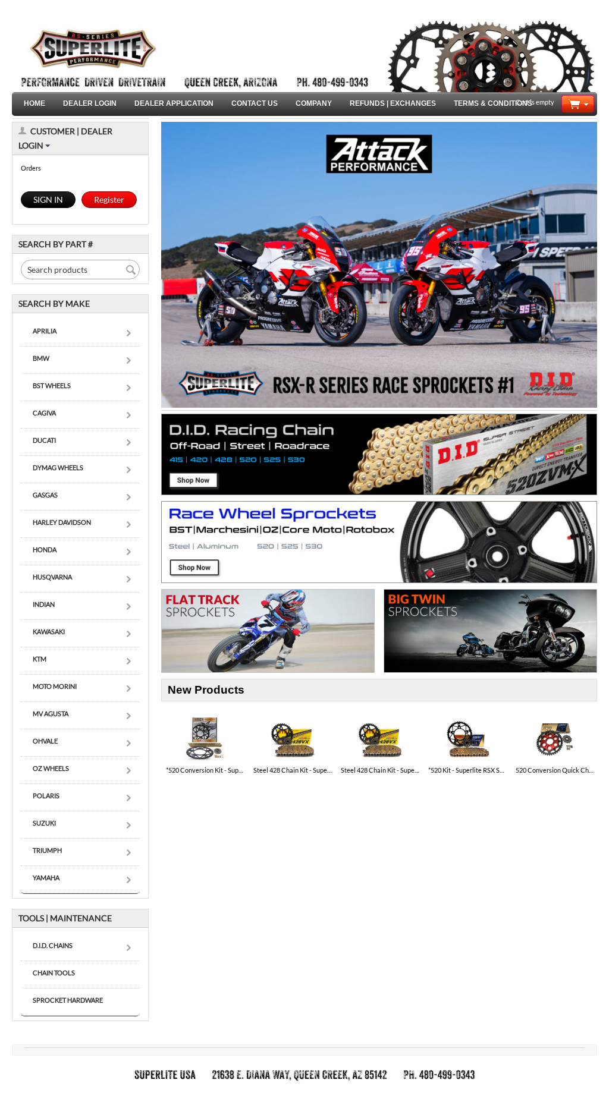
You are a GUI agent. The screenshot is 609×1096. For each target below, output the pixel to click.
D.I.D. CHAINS (53, 945)
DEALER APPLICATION (174, 103)
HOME (34, 103)
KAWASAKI (49, 631)
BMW (41, 358)
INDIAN (44, 604)
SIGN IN (48, 199)
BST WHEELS (52, 385)
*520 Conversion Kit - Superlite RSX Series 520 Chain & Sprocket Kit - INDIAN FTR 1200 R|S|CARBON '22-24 (205, 770)
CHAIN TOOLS (54, 973)
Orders (31, 168)
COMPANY (314, 103)
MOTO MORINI (55, 686)
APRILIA (44, 331)
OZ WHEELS (51, 768)
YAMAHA (46, 877)
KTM (39, 659)
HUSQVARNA (52, 577)
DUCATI (44, 440)
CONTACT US (254, 103)
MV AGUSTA (50, 713)
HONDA (44, 549)
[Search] (131, 270)
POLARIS (46, 795)
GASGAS (45, 495)
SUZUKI (44, 823)
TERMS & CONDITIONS (493, 103)
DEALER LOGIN (90, 103)
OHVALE (45, 741)
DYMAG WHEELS (58, 467)
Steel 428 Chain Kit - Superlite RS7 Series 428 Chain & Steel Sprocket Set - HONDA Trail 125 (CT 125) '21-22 (380, 770)
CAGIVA (44, 413)
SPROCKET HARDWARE (68, 1000)
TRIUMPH (47, 850)
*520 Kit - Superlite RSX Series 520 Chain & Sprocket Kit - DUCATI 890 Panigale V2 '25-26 (467, 770)
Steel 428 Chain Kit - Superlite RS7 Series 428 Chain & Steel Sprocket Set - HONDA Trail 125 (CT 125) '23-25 (292, 770)
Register (109, 199)
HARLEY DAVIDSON (62, 522)
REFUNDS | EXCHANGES (393, 103)
